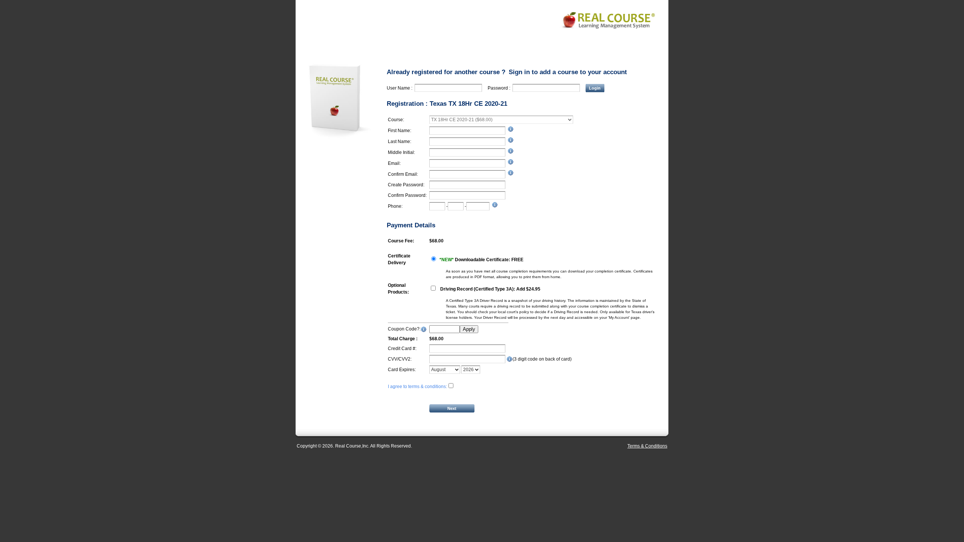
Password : (500, 88)
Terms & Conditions (647, 446)
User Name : (401, 88)
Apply (469, 329)
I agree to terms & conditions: (417, 386)
